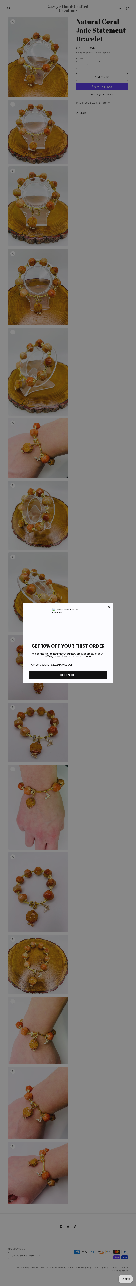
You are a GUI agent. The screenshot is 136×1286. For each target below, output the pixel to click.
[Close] (109, 607)
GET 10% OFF (68, 675)
